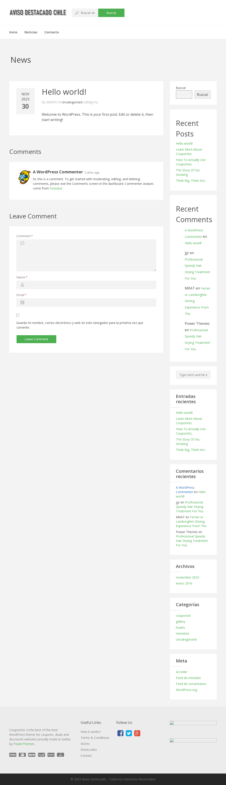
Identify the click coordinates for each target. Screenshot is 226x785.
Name (21, 277)
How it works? (91, 732)
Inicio (13, 32)
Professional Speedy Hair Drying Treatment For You (189, 506)
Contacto (51, 32)
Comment (24, 236)
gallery (180, 621)
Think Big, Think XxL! (190, 180)
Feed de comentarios (191, 684)
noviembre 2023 (187, 577)
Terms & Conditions (95, 738)
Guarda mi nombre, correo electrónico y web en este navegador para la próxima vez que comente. (79, 325)
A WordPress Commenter (185, 489)
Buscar (111, 13)
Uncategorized (72, 102)
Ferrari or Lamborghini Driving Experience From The (191, 521)
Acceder (181, 672)
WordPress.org (186, 690)
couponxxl (183, 615)
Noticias (30, 32)
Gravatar (56, 188)
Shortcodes (89, 749)
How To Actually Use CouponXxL (191, 162)
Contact (86, 755)
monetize (182, 633)
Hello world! (184, 143)
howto (180, 627)
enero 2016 (184, 583)
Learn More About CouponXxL (189, 151)
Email (21, 295)
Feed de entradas (188, 678)
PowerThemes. (24, 744)
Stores (85, 743)
